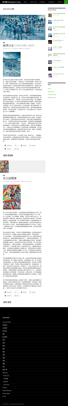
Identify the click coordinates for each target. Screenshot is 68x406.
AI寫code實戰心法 (57, 60)
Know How (6, 384)
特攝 (5, 155)
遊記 (3, 334)
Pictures (4, 387)
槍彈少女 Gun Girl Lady (18, 45)
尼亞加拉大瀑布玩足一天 (58, 40)
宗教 (3, 343)
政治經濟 (4, 337)
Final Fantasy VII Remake (58, 73)
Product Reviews (6, 390)
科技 (3, 366)
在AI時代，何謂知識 (57, 47)
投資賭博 (4, 325)
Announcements (6, 322)
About (25, 1)
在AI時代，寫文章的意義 (58, 67)
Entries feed (51, 91)
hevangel (15, 48)
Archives (59, 1)
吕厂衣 (4, 396)
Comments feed (52, 94)
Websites (5, 381)
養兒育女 (4, 331)
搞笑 (9, 302)
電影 (3, 351)
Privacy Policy (33, 1)
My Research (51, 1)
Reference (5, 372)
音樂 (3, 360)
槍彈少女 (10, 155)
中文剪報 (5, 378)
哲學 (3, 340)
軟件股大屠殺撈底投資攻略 (59, 13)
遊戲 (3, 357)
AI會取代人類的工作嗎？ (58, 20)
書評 (3, 349)
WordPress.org (52, 97)
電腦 (3, 363)
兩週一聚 (4, 369)
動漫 (4, 42)
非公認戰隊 (10, 178)
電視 (3, 354)
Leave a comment (25, 48)
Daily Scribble (6, 393)
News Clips (6, 375)
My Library (42, 1)
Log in (49, 88)
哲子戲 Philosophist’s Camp (11, 2)
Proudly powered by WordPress (17, 404)
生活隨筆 (4, 328)
